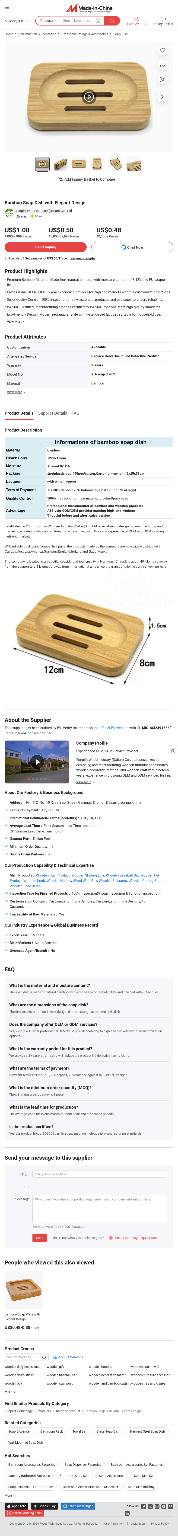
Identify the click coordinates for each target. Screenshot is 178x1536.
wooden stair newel (145, 1366)
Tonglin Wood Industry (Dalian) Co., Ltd (44, 210)
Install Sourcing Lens (27, 1513)
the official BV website (111, 727)
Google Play (45, 1506)
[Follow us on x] (150, 1506)
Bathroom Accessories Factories (31, 1464)
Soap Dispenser (19, 1431)
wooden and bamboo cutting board (110, 1383)
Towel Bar (80, 1431)
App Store (16, 1506)
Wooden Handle (59, 880)
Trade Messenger (78, 1506)
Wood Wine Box (85, 880)
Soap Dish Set (144, 1475)
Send (39, 1237)
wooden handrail (101, 1366)
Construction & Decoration (37, 34)
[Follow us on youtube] (163, 1506)
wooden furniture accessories (152, 1375)
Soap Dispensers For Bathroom (30, 1487)
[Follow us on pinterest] (170, 1506)
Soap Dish (120, 34)
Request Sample (82, 258)
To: (28, 1186)
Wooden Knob (34, 880)
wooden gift (55, 1366)
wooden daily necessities (22, 1366)
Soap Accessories (111, 1475)
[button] (7, 7)
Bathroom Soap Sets (74, 1475)
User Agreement (114, 1523)
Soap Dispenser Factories (83, 1464)
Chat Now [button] (135, 247)
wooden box (13, 1383)
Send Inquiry (45, 247)
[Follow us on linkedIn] (127, 1513)
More (9, 1495)
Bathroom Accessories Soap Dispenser (90, 1487)
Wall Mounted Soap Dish (25, 1442)
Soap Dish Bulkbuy (141, 1487)
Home (9, 34)
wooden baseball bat (62, 1375)
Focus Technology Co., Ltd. (57, 1523)
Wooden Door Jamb (25, 885)
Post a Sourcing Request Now (133, 1237)
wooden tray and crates (148, 1383)
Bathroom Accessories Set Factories (137, 1464)
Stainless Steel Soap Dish (147, 1431)
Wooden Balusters (113, 880)
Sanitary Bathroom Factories (29, 1475)
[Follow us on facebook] (143, 1506)
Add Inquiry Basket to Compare (89, 179)
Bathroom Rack (51, 1431)
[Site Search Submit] (112, 21)
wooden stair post (60, 1383)
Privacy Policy (160, 1523)
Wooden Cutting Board (146, 880)
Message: (23, 1199)
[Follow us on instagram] (157, 1506)
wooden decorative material (109, 1375)
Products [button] (47, 20)
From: (26, 1174)
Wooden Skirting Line (87, 875)
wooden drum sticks (19, 1375)
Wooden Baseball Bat (122, 875)
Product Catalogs (70, 1357)
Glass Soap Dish (108, 1431)
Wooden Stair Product (53, 875)
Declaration (137, 1523)
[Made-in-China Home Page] (89, 8)
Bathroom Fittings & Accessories (84, 34)
